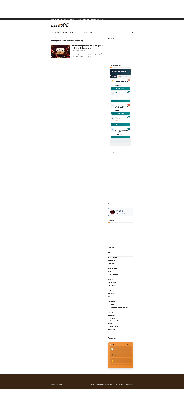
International (112, 282)
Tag (55, 37)
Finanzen (110, 277)
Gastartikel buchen (73, 19)
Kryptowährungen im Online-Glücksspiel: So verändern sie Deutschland (88, 46)
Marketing (111, 293)
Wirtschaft (111, 329)
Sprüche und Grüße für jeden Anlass (119, 321)
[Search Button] (132, 32)
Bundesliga (111, 260)
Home (79, 19)
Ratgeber (111, 310)
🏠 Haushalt (113, 76)
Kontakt (88, 19)
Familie (110, 271)
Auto (109, 252)
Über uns (101, 19)
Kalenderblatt (112, 288)
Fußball (111, 280)
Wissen (78, 32)
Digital (110, 266)
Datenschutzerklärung (65, 19)
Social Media (112, 315)
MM (74, 50)
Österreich (111, 301)
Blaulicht (111, 255)
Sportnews (72, 32)
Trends (110, 323)
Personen (57, 32)
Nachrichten (65, 32)
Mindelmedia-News (58, 384)
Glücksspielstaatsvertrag (62, 37)
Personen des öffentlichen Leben (118, 307)
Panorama (111, 304)
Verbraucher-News (113, 326)
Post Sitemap (121, 384)
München (110, 296)
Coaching (111, 263)
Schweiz (110, 312)
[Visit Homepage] (60, 25)
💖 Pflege (120, 76)
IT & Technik (111, 285)
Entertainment (112, 269)
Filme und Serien (113, 274)
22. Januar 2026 (80, 50)
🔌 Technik (127, 76)
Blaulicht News (112, 258)
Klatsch (110, 291)
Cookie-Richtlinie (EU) (55, 19)
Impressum (84, 19)
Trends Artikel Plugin (95, 19)
